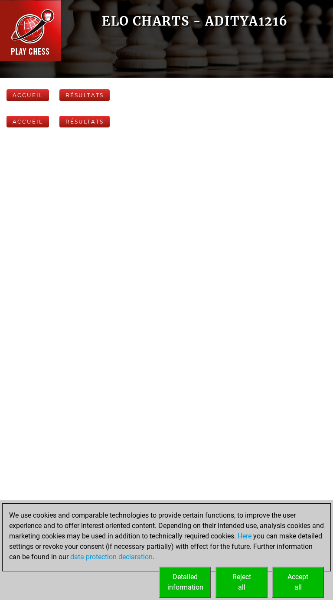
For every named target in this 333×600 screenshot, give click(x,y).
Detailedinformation (185, 582)
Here (244, 536)
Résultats (84, 95)
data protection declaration (111, 557)
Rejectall (241, 582)
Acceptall (297, 582)
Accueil (28, 95)
